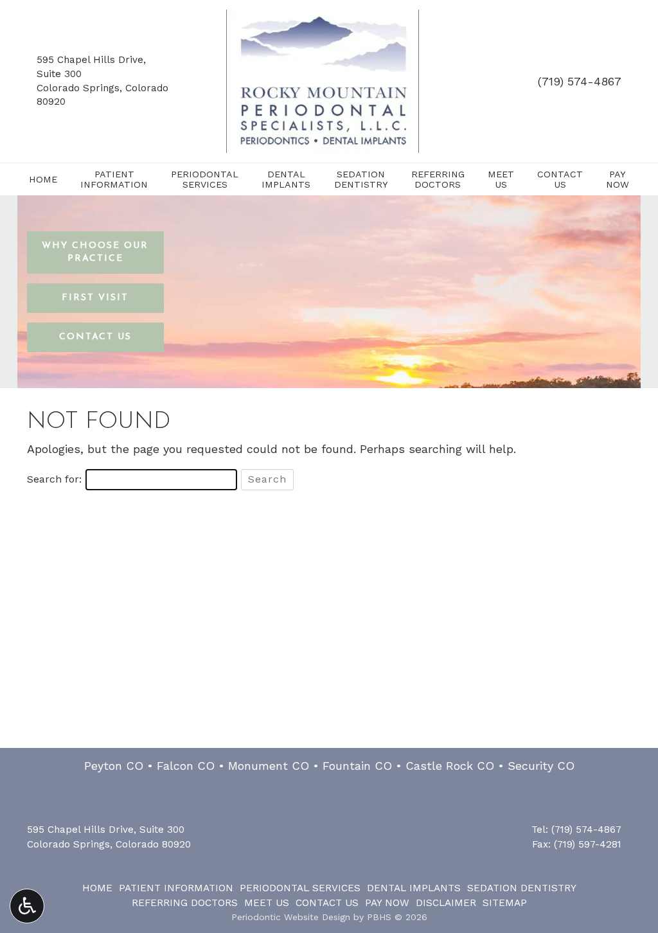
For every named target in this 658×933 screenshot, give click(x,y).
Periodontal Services (300, 888)
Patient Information (176, 888)
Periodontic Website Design (290, 917)
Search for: (54, 479)
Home (43, 179)
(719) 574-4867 (579, 81)
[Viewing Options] (27, 906)
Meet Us (266, 903)
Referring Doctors (185, 903)
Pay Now (387, 903)
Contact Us (327, 903)
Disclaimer (446, 903)
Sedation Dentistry (521, 888)
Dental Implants (414, 888)
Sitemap (505, 903)
